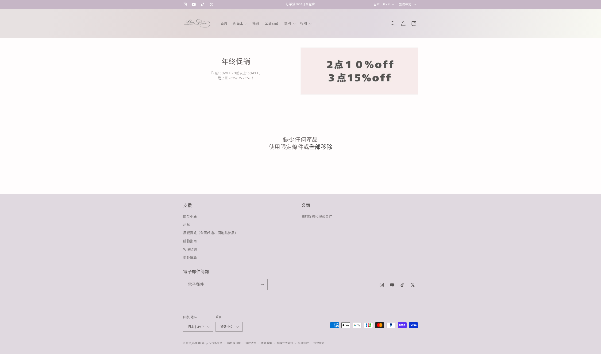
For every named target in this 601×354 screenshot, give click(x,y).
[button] (289, 23)
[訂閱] (262, 284)
